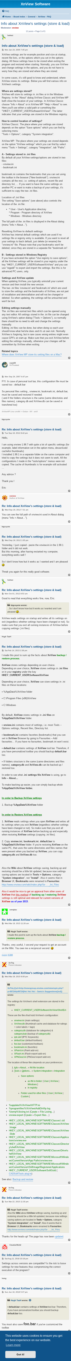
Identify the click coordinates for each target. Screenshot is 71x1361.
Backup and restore (23, 1179)
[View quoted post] (30, 1300)
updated (59, 1236)
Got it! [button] (20, 1354)
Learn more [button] (13, 1345)
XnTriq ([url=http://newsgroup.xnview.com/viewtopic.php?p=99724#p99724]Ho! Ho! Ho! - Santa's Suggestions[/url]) (35, 990)
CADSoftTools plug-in (20, 1173)
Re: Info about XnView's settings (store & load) (31, 429)
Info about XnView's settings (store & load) (35, 24)
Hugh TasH (16, 1300)
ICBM (10, 955)
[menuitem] (5, 11)
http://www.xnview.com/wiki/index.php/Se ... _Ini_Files (30, 884)
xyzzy (4, 955)
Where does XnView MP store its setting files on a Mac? (32, 354)
